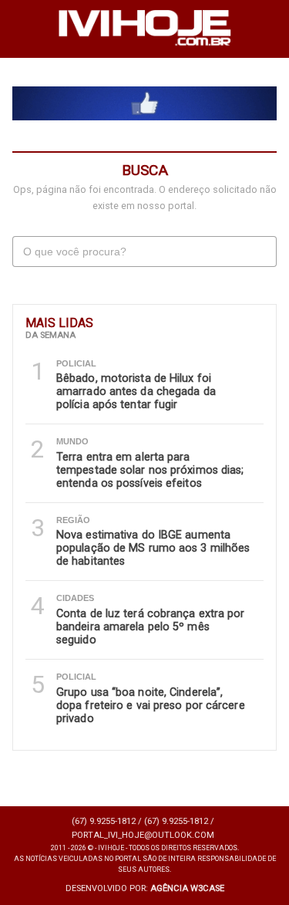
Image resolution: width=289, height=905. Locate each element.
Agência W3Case (187, 888)
